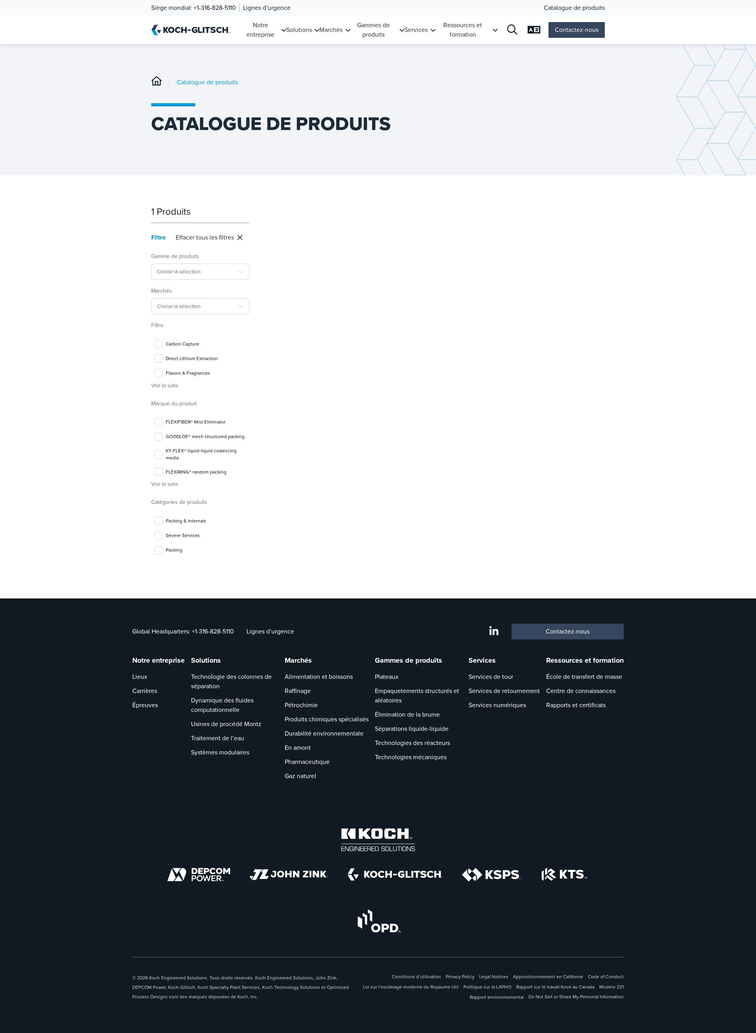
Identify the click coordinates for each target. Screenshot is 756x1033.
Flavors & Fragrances (188, 373)
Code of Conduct (606, 976)
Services (416, 29)
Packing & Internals (186, 520)
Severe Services (183, 535)
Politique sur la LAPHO (487, 986)
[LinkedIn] (493, 631)
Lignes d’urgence (267, 7)
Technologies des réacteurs (412, 742)
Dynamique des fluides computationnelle (222, 705)
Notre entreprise (260, 29)
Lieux (139, 676)
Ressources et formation (462, 29)
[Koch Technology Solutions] (564, 874)
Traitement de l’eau (217, 738)
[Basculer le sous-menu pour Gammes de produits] (401, 30)
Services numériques (497, 705)
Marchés (331, 29)
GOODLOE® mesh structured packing (205, 436)
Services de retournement (504, 690)
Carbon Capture (182, 343)
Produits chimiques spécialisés (327, 719)
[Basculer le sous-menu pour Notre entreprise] (283, 30)
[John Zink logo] (288, 874)
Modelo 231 (611, 986)
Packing (174, 550)
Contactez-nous (576, 29)
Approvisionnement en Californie (548, 976)
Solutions (299, 29)
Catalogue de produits (574, 7)
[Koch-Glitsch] (156, 82)
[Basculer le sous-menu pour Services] (432, 30)
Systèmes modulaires (220, 752)
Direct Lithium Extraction (192, 358)
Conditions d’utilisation (416, 976)
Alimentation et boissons (319, 676)
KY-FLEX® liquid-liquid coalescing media (201, 454)
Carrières (144, 690)
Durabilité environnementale (324, 733)
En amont (298, 747)
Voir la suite (164, 385)
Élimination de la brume (407, 714)
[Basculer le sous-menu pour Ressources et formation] (495, 30)
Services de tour (491, 676)
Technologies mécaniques (411, 757)
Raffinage (298, 690)
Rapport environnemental (497, 997)
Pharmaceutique (307, 761)
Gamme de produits (175, 263)
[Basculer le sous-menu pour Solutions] (316, 30)
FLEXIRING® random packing (196, 472)
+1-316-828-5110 (215, 7)
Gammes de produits (373, 29)
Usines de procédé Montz (226, 723)
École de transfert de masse (584, 676)
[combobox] (200, 272)
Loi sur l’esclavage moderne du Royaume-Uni (411, 986)
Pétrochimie (301, 705)
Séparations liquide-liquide (411, 728)
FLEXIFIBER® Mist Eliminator (196, 421)
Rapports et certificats (576, 705)
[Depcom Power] (198, 874)
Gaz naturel (300, 775)
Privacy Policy (460, 976)
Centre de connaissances (580, 690)
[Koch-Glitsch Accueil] (193, 29)
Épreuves (145, 705)
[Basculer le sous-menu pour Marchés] (347, 30)
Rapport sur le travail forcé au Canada (555, 986)
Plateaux (386, 676)
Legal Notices (493, 976)
